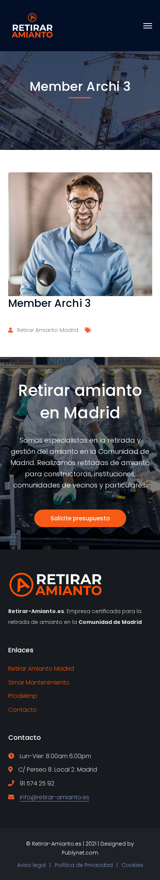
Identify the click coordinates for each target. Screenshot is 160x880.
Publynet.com (80, 852)
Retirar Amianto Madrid (47, 330)
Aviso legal (31, 865)
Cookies (132, 865)
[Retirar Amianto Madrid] (33, 25)
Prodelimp (22, 696)
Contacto (22, 709)
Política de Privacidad (84, 865)
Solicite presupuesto (80, 518)
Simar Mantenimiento (39, 682)
